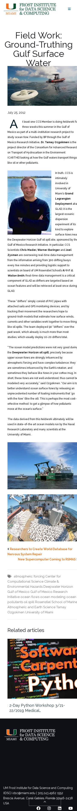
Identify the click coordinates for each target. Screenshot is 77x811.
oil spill (29, 602)
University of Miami (39, 612)
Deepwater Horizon (58, 587)
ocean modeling (52, 597)
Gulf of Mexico (18, 592)
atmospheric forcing (29, 576)
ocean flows (30, 597)
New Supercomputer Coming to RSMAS (47, 559)
